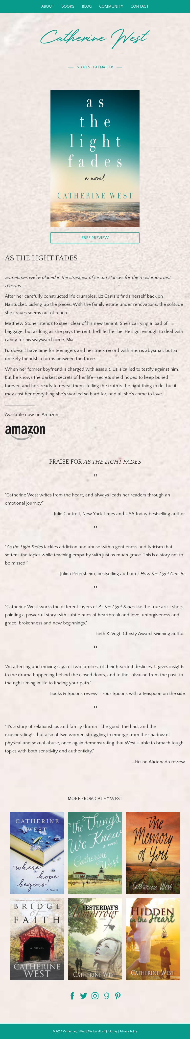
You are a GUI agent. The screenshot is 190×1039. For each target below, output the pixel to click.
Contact (140, 6)
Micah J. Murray (107, 1031)
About (47, 6)
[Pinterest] (117, 995)
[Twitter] (83, 995)
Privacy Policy (129, 1031)
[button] (95, 237)
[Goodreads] (106, 995)
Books (68, 6)
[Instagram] (95, 995)
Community (111, 6)
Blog (87, 6)
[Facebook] (72, 995)
